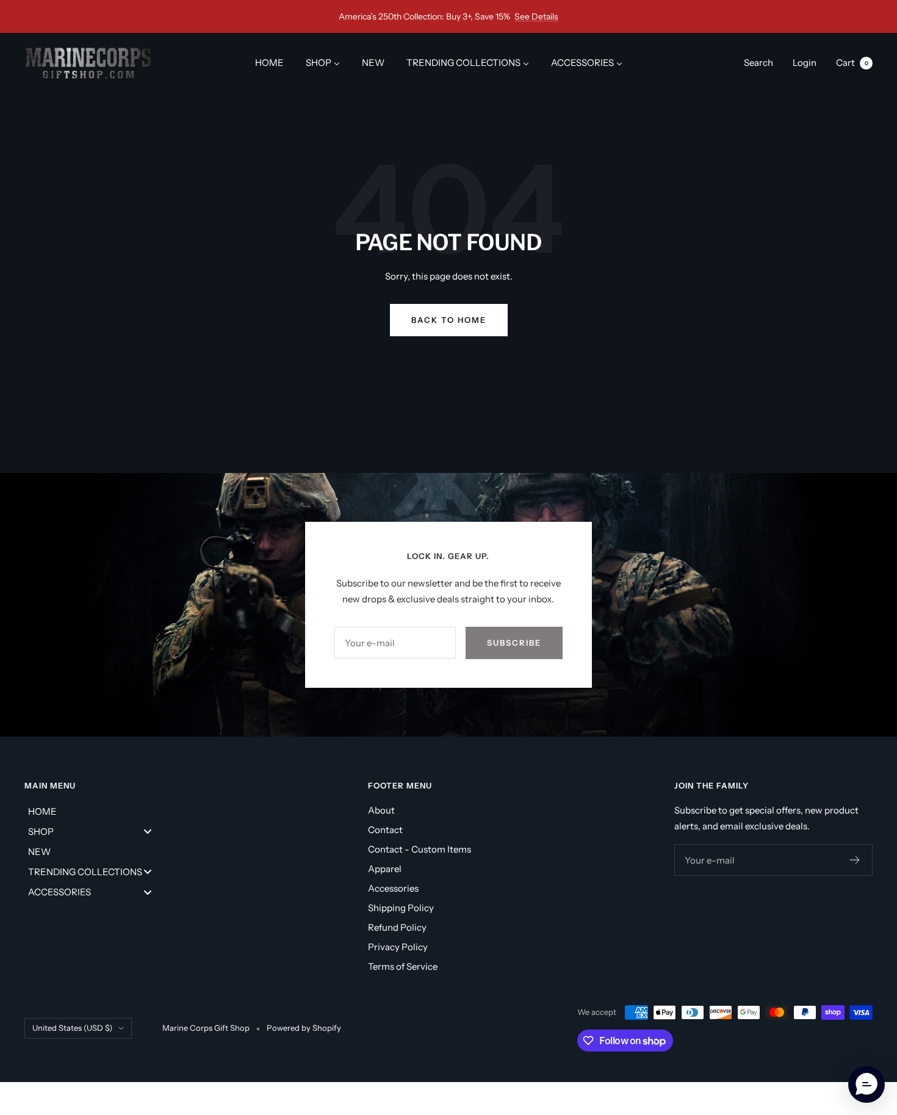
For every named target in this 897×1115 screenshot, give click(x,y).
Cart (852, 62)
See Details (536, 16)
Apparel (385, 869)
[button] (866, 1084)
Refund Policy (397, 927)
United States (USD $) (72, 1028)
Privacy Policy (398, 947)
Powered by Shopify (304, 1028)
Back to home (448, 320)
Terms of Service (403, 966)
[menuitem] (269, 62)
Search (758, 62)
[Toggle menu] (148, 831)
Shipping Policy (401, 908)
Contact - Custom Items (419, 849)
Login (804, 62)
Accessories (393, 888)
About (381, 810)
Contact (385, 829)
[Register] (855, 860)
